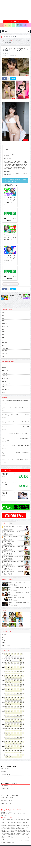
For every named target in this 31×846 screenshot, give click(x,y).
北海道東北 (17, 25)
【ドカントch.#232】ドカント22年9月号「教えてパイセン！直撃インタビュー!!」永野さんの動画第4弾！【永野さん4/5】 (10, 237)
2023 (3, 667)
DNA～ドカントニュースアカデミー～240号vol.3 (10, 277)
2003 (3, 755)
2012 (3, 715)
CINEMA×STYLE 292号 (10, 36)
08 (7, 669)
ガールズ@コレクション (13, 55)
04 (14, 654)
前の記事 (12, 295)
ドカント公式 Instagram (7, 800)
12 (20, 660)
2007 (3, 737)
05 (17, 654)
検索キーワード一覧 (6, 803)
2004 (3, 750)
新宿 (3, 312)
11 (17, 669)
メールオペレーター (7, 365)
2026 (3, 654)
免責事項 (4, 771)
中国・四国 (4, 351)
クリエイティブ (6, 384)
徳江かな (4, 634)
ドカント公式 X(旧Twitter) (7, 797)
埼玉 (3, 334)
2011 (3, 720)
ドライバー (4, 387)
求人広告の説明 (5, 768)
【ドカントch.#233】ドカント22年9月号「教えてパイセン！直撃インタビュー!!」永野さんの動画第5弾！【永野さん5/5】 (10, 201)
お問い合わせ (5, 788)
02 (8, 654)
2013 (3, 711)
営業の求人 (4, 373)
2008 (3, 733)
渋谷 (3, 315)
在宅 (3, 356)
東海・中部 (4, 342)
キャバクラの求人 (6, 370)
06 (20, 654)
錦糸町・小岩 (5, 326)
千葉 (3, 337)
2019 (3, 684)
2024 (3, 662)
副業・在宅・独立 (6, 389)
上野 (3, 321)
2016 (3, 698)
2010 (3, 724)
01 (5, 654)
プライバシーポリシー (7, 777)
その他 (3, 392)
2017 (3, 693)
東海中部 (9, 25)
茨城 (3, 340)
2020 (3, 680)
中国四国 (21, 25)
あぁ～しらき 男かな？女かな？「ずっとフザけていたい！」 (15, 421)
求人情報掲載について (7, 785)
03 (11, 654)
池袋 (3, 318)
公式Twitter (7, 171)
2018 (3, 689)
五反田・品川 (5, 323)
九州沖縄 (25, 25)
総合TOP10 (12, 523)
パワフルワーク (6, 376)
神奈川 (3, 331)
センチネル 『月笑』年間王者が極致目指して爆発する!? (14, 433)
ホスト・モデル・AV (7, 378)
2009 (3, 728)
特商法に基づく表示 (6, 774)
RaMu (3, 637)
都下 (3, 329)
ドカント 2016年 (6, 645)
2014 (3, 706)
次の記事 (19, 294)
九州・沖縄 (4, 353)
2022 (3, 671)
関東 (6, 25)
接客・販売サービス (7, 381)
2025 (3, 658)
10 (13, 669)
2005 (3, 746)
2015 (3, 702)
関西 (13, 25)
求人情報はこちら (16, 21)
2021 (3, 676)
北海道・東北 (5, 348)
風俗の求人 (4, 367)
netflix (3, 642)
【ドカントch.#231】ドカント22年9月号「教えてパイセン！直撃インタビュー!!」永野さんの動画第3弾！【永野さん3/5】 (10, 259)
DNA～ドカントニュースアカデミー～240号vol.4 (10, 219)
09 (10, 669)
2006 (3, 742)
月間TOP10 (5, 523)
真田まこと (4, 640)
